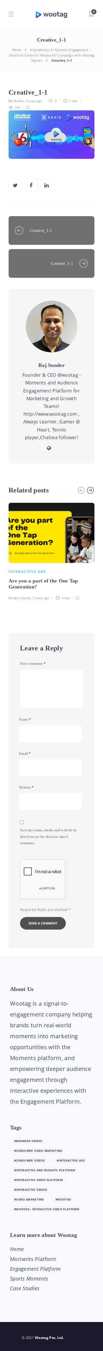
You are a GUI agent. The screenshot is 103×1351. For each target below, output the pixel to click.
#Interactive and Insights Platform (44, 1170)
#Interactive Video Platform (38, 1180)
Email (25, 754)
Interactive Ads (27, 571)
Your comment (32, 664)
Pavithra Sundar (20, 598)
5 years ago (41, 598)
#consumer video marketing (38, 1151)
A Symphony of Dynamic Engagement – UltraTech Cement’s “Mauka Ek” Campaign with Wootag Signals (51, 55)
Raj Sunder (16, 101)
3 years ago (34, 101)
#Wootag (63, 1199)
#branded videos (28, 1141)
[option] (51, 550)
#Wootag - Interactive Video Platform (46, 1209)
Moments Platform (33, 1259)
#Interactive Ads (71, 1160)
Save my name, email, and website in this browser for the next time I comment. (48, 836)
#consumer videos (29, 1160)
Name (25, 719)
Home (16, 50)
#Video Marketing (29, 1199)
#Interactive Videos (30, 1190)
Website (26, 787)
